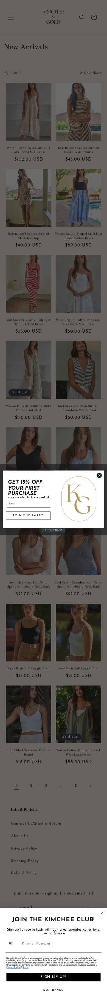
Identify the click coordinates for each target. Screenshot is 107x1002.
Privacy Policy (13, 967)
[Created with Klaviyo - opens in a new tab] (53, 530)
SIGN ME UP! (53, 977)
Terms (26, 967)
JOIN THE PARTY (28, 515)
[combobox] (13, 944)
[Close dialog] (99, 475)
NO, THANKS (53, 989)
